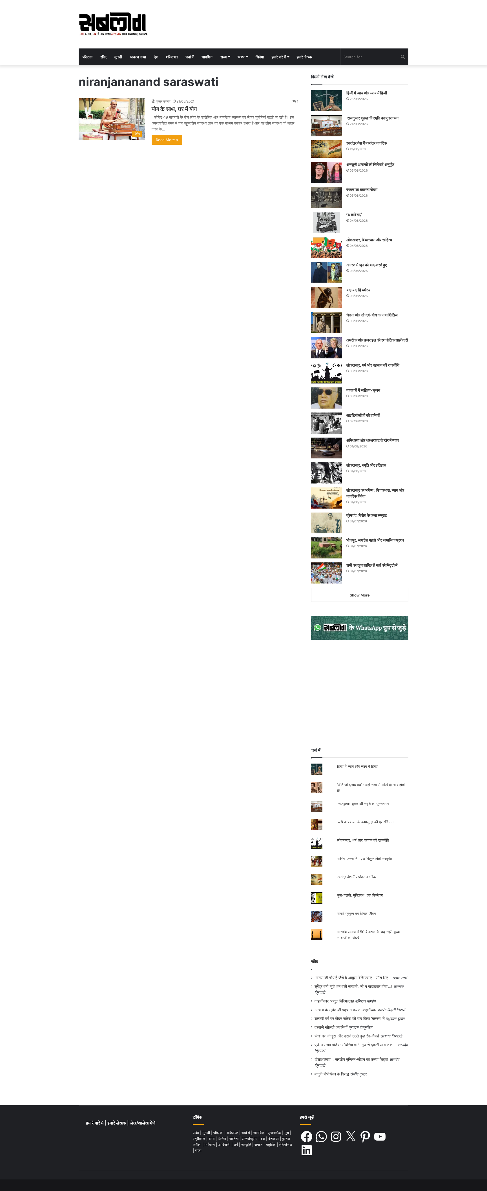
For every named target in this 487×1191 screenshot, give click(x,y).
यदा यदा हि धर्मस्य (358, 289)
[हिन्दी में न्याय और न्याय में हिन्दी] (326, 100)
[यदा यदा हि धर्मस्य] (326, 297)
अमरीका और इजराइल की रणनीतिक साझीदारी (377, 340)
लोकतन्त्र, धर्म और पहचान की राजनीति (372, 365)
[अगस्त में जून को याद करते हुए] (326, 272)
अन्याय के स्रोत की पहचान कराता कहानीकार (346, 1010)
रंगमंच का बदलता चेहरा (361, 189)
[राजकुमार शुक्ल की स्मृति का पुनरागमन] (326, 125)
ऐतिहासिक (285, 1144)
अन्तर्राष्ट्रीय (250, 1138)
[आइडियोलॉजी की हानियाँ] (326, 423)
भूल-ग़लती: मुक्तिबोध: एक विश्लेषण (360, 895)
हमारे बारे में (279, 57)
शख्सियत (172, 57)
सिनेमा (260, 57)
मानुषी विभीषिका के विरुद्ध (332, 1074)
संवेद (103, 57)
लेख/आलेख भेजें (142, 1123)
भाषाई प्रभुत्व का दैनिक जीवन (356, 913)
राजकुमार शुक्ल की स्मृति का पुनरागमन (372, 118)
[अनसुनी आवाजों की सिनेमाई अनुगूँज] (326, 172)
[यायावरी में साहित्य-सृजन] (326, 398)
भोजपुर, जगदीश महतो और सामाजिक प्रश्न (375, 540)
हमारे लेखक (304, 57)
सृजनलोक (275, 1132)
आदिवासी (224, 1144)
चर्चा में (189, 57)
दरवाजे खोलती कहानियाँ (331, 1027)
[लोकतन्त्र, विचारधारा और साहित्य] (326, 247)
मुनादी (118, 57)
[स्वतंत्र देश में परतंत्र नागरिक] (326, 149)
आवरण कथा (138, 57)
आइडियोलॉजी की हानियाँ (363, 415)
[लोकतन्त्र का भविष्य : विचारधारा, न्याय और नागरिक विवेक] (326, 498)
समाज (259, 1144)
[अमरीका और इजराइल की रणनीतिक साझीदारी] (326, 347)
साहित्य (234, 1138)
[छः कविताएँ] (326, 222)
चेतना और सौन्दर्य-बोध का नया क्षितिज (372, 314)
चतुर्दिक (271, 1144)
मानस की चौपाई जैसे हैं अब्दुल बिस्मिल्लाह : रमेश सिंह (353, 977)
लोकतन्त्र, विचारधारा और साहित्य (369, 239)
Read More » (167, 139)
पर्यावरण (210, 1144)
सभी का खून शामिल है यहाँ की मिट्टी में (371, 565)
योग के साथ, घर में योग (174, 109)
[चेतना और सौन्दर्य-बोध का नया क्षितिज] (326, 322)
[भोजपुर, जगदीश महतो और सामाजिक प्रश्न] (326, 547)
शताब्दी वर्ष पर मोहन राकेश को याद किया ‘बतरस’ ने (350, 1018)
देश (156, 57)
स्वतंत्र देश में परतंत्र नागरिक (366, 143)
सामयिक (207, 57)
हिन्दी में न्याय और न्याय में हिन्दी (366, 92)
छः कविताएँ (353, 214)
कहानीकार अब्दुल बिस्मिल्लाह (334, 1001)
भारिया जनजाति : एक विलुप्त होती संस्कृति (364, 858)
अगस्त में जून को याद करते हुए (367, 264)
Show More (360, 595)
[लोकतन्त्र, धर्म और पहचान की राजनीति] (326, 372)
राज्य (223, 57)
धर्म (236, 1144)
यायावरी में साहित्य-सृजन (364, 390)
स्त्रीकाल (199, 1138)
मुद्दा (287, 1132)
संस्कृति (246, 1144)
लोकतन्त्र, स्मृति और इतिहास (366, 465)
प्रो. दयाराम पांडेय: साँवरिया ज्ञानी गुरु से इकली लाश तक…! (356, 1045)
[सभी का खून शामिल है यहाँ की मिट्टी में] (326, 573)
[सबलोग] (113, 24)
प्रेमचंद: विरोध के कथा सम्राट (366, 515)
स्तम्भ (241, 57)
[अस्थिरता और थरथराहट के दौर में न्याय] (326, 448)
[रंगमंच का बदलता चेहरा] (326, 197)
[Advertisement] (359, 693)
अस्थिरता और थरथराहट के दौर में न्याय (372, 440)
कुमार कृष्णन (163, 101)
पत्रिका (87, 57)
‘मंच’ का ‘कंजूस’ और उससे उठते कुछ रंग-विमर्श (347, 1036)
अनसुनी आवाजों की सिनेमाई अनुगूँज (370, 164)
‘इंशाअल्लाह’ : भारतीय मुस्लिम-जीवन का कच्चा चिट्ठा (351, 1059)
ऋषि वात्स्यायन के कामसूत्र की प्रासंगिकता (365, 822)
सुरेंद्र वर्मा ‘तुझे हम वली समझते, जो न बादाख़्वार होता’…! (353, 986)
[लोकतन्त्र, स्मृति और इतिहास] (326, 473)
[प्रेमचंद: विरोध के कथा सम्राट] (326, 523)
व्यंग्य (212, 1138)
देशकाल (274, 1138)
